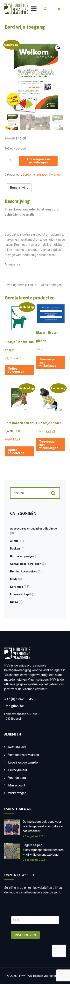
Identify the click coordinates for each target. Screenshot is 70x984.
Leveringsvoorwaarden (23, 762)
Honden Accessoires (23, 571)
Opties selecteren (16, 370)
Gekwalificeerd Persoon (25, 563)
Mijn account (16, 785)
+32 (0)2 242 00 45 (18, 699)
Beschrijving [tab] (19, 188)
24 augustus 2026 (34, 859)
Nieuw (14, 602)
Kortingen (55, 174)
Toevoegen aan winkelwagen (38, 160)
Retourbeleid (17, 747)
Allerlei (14, 540)
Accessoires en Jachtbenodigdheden (34, 528)
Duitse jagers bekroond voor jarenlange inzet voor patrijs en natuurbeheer (43, 826)
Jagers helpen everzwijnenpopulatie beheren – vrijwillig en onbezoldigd (43, 849)
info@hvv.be (14, 706)
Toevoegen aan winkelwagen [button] (48, 362)
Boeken (15, 548)
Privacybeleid (17, 770)
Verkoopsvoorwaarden (23, 755)
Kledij (14, 579)
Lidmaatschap (19, 594)
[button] (58, 47)
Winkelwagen (17, 793)
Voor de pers (17, 778)
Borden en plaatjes (35, 174)
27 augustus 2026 (34, 836)
